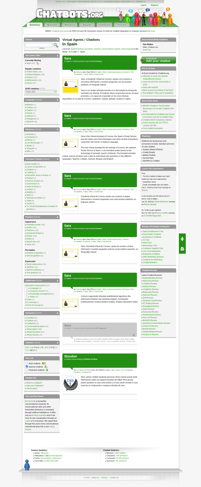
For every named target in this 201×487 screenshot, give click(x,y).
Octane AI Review (150, 326)
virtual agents (72, 1)
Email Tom (147, 50)
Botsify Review (149, 329)
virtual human (125, 1)
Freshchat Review (150, 312)
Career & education (34, 167)
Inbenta (79, 72)
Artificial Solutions (82, 339)
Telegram (30, 148)
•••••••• (41, 48)
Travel (85, 74)
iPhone (29, 140)
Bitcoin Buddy (150, 204)
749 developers (122, 456)
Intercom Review (150, 295)
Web (104, 72)
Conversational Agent (35, 326)
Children (30, 170)
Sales (32, 297)
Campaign (34, 288)
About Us (95, 478)
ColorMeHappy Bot (152, 216)
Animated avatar (33, 225)
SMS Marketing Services (153, 257)
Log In (143, 5)
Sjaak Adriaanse (161, 202)
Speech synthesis (33, 270)
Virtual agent (31, 388)
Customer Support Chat (153, 248)
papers (59, 456)
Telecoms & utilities (34, 198)
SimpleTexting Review (152, 332)
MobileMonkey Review (152, 278)
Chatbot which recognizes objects (157, 120)
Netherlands (31, 80)
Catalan (29, 107)
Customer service (99, 341)
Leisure (29, 189)
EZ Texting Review (151, 303)
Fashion (29, 178)
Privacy (104, 478)
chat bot (93, 1)
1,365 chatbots (120, 453)
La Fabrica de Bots (83, 370)
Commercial (98, 74)
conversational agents (112, 1)
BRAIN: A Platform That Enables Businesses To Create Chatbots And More (158, 108)
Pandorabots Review (152, 315)
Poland (29, 77)
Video (91, 74)
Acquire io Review (150, 334)
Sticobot (70, 356)
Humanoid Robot (33, 233)
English (99, 72)
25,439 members (122, 458)
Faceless (77, 372)
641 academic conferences (51, 458)
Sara (67, 58)
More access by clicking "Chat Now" (158, 90)
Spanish (29, 121)
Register (154, 5)
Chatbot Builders (150, 262)
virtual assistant (79, 61)
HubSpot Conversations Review (156, 323)
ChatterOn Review (151, 289)
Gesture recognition (34, 253)
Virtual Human (32, 335)
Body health (129, 339)
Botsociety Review (151, 292)
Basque (29, 105)
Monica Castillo (161, 213)
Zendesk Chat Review (152, 301)
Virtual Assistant (33, 332)
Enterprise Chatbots (151, 254)
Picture (29, 236)
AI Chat (146, 240)
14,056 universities (51, 461)
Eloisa (144, 190)
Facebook (30, 137)
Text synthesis (32, 273)
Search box (31, 242)
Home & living (32, 186)
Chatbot (58, 1)
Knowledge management (40, 294)
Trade (85, 131)
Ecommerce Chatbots (152, 237)
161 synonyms (121, 461)
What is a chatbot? (34, 383)
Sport (118, 370)
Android (29, 134)
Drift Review (148, 298)
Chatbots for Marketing (152, 260)
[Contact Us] (182, 249)
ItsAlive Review (149, 286)
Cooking (30, 172)
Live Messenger (33, 143)
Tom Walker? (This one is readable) (158, 93)
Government (31, 184)
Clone (29, 299)
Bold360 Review (150, 320)
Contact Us (114, 478)
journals (52, 456)
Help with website (150, 87)
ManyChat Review (151, 281)
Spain (28, 63)
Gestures (126, 72)
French (29, 113)
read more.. (151, 31)
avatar (27, 421)
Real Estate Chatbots (152, 234)
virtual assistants (84, 1)
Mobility (29, 192)
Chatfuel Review (150, 284)
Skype (29, 145)
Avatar (122, 341)
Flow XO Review (150, 317)
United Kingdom (33, 74)
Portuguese (31, 119)
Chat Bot (30, 318)
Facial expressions (114, 72)
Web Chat (147, 243)
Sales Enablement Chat (153, 231)
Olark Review (148, 309)
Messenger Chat (150, 245)
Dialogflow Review (151, 306)
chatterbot (139, 1)
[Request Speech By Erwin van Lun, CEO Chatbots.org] (182, 238)
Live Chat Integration (152, 251)
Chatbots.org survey (60, 31)
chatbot (68, 61)
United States (32, 72)
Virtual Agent (31, 329)
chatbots (74, 49)
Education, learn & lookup (37, 175)
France (29, 83)
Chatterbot (30, 323)
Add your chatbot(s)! (34, 386)
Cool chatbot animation (153, 128)
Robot (29, 239)
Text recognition (113, 341)
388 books (45, 453)
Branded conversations (83, 341)
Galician (29, 116)
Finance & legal (33, 181)
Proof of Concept (33, 305)
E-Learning (31, 302)
